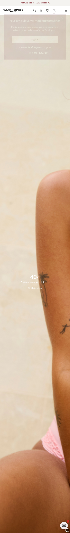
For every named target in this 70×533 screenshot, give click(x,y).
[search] (34, 10)
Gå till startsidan (35, 288)
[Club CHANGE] (54, 10)
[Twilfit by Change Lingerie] (13, 10)
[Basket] (60, 10)
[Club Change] (47, 10)
